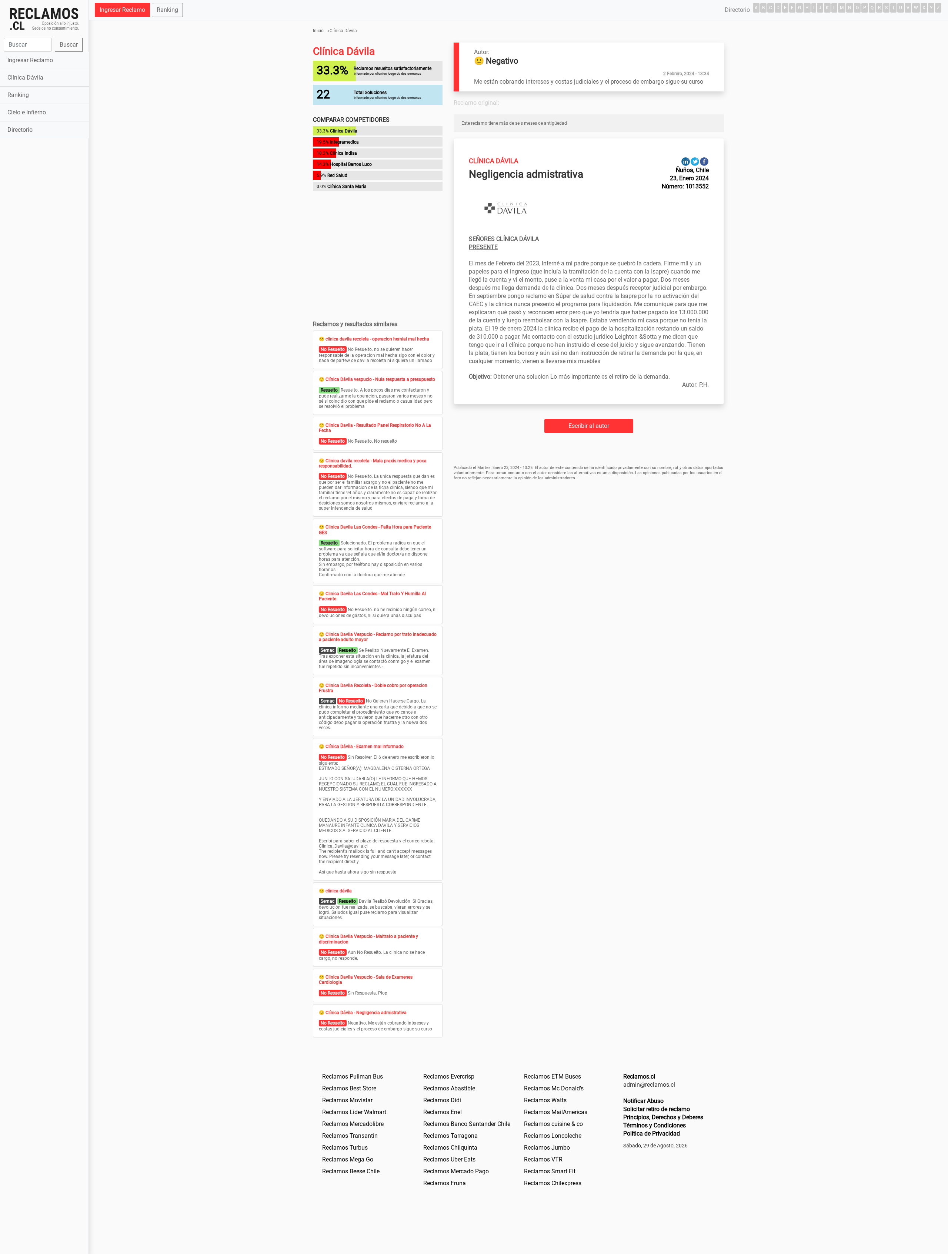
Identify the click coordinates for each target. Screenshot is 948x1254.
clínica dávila (339, 890)
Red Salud (337, 175)
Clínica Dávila (25, 77)
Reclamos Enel (442, 1112)
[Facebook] (704, 161)
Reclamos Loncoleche (552, 1135)
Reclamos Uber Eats (449, 1159)
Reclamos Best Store (349, 1088)
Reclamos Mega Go (347, 1159)
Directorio (20, 129)
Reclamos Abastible (449, 1088)
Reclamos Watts (545, 1100)
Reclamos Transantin (350, 1135)
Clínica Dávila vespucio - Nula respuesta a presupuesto (380, 379)
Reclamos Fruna (444, 1183)
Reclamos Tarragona (450, 1135)
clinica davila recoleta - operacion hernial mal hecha (377, 339)
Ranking (18, 94)
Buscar (69, 44)
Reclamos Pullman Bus (352, 1076)
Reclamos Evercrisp (448, 1076)
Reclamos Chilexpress (552, 1183)
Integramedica (344, 142)
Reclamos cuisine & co (553, 1123)
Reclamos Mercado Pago (456, 1171)
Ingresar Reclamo (30, 60)
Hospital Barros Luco (351, 164)
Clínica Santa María (347, 186)
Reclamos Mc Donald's (554, 1088)
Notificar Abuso (643, 1100)
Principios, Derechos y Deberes (663, 1117)
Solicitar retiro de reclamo (656, 1109)
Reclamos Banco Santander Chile (466, 1123)
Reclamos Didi (442, 1100)
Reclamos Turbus (345, 1147)
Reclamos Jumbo (547, 1147)
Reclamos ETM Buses (552, 1076)
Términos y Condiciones (654, 1125)
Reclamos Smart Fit (549, 1171)
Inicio (318, 30)
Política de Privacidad (651, 1133)
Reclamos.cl (639, 1076)
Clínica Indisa (343, 153)
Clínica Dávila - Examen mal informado (365, 746)
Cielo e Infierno (26, 112)
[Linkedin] (685, 161)
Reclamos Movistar (347, 1100)
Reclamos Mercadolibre (353, 1123)
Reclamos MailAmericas (555, 1112)
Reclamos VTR (543, 1159)
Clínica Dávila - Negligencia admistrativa (366, 1012)
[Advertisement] (44, 257)
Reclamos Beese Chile (351, 1171)
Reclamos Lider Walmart (354, 1112)
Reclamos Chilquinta (450, 1147)
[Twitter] (695, 161)
